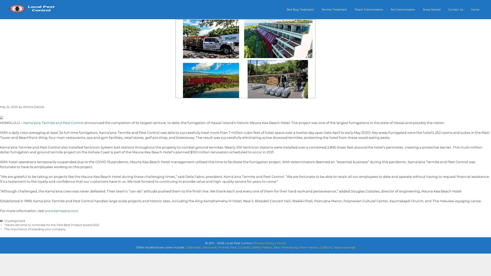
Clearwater (193, 247)
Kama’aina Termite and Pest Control (53, 123)
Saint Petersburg (286, 247)
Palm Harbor (308, 247)
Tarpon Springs (344, 247)
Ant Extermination (403, 9)
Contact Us (455, 9)
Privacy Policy (264, 243)
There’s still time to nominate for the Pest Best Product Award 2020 (51, 225)
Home (475, 9)
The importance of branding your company (35, 229)
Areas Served (432, 9)
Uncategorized (14, 221)
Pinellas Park (227, 247)
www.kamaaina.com (61, 211)
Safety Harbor (262, 247)
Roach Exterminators (369, 9)
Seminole (210, 247)
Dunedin (244, 247)
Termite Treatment (334, 9)
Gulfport (326, 247)
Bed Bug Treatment (300, 9)
